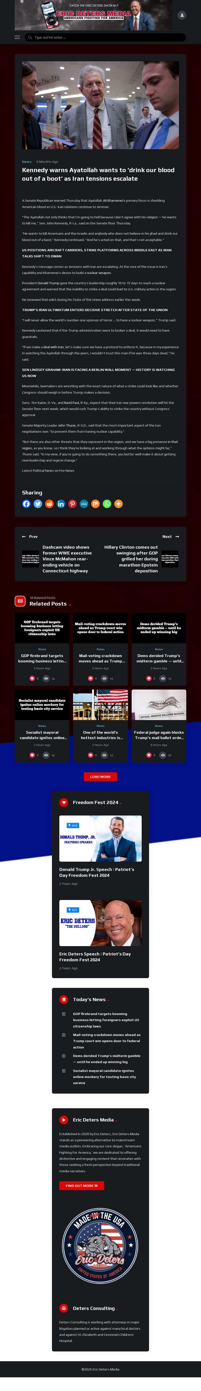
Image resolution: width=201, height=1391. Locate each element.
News (27, 162)
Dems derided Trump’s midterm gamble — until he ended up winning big (159, 661)
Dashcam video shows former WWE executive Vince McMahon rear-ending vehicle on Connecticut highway (67, 559)
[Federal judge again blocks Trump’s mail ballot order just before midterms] (159, 705)
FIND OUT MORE (80, 1186)
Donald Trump (48, 283)
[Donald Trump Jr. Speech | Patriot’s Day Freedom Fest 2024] (100, 839)
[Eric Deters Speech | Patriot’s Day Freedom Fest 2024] (100, 923)
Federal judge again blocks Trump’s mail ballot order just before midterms (159, 737)
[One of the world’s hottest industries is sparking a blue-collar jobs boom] (100, 705)
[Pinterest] (72, 504)
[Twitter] (38, 504)
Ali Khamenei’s (114, 200)
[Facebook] (26, 504)
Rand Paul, (72, 403)
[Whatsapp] (107, 504)
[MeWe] (84, 504)
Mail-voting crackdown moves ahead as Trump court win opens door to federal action (107, 1041)
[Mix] (95, 504)
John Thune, (67, 425)
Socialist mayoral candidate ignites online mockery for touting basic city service (104, 1077)
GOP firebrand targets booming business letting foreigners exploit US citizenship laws (106, 1020)
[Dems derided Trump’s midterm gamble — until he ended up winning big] (159, 628)
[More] (118, 504)
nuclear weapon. (99, 273)
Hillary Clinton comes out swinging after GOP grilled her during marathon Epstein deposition (131, 559)
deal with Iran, (54, 347)
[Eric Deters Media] (94, 15)
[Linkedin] (61, 504)
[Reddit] (49, 504)
